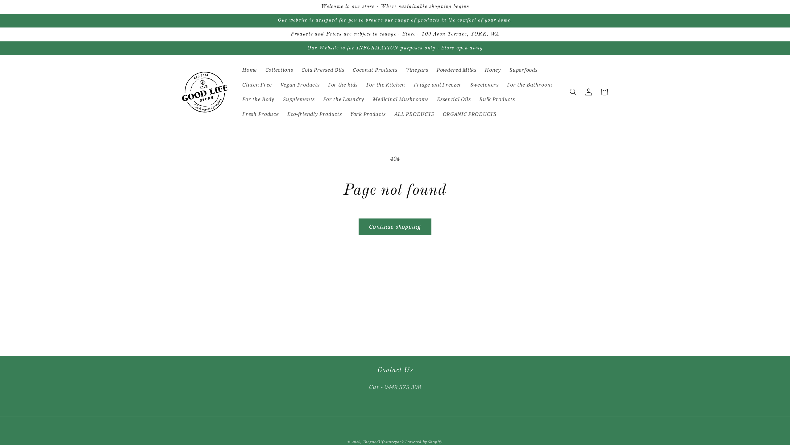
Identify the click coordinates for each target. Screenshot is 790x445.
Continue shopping (395, 226)
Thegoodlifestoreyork (383, 441)
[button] (573, 92)
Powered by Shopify (424, 441)
